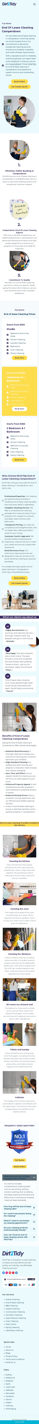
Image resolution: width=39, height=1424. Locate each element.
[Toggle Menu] (34, 4)
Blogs (8, 1353)
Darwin (9, 1399)
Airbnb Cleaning (13, 1299)
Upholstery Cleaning (14, 1330)
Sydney (9, 1375)
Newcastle (10, 1393)
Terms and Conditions (15, 1359)
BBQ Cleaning (12, 1306)
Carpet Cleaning (13, 1309)
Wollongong (11, 1409)
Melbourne (10, 1378)
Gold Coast (10, 1387)
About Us (10, 1350)
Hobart (9, 1403)
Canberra (10, 1396)
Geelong (9, 1406)
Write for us (11, 1362)
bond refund (15, 64)
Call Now (19, 1422)
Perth (8, 1384)
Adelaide (9, 1390)
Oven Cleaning (12, 1321)
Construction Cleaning (15, 1312)
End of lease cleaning (15, 1303)
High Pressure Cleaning (16, 1318)
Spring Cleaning (12, 1327)
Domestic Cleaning (14, 1315)
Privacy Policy (12, 1356)
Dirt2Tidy (32, 64)
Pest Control (11, 1324)
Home (8, 1347)
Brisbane (9, 1381)
